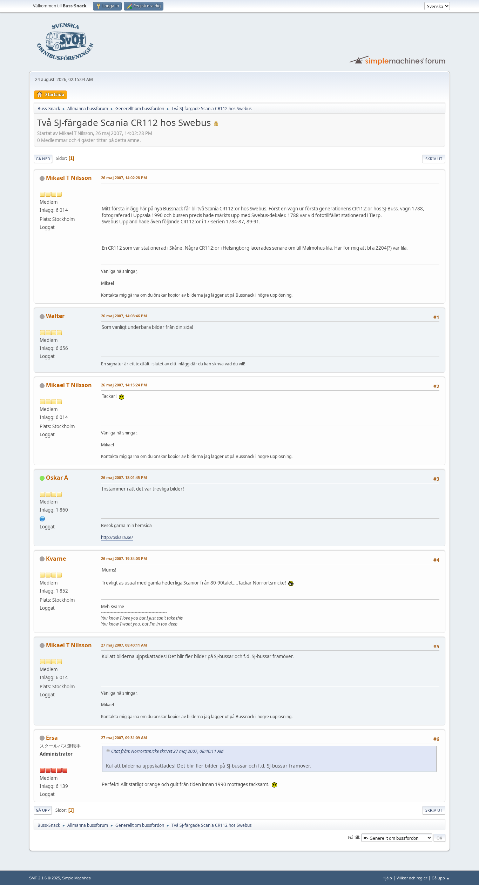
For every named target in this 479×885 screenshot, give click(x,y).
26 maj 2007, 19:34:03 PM (124, 558)
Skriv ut (433, 158)
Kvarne (56, 558)
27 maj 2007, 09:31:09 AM (124, 737)
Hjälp (387, 877)
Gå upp (43, 810)
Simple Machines (76, 878)
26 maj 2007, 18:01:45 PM (124, 477)
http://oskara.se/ (117, 537)
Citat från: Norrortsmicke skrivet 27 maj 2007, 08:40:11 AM (167, 751)
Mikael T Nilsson (69, 178)
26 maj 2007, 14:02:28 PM (124, 177)
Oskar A (57, 477)
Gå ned (43, 158)
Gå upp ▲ (441, 877)
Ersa (52, 738)
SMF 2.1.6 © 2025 (44, 878)
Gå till (353, 837)
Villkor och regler (412, 877)
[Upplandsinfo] (42, 518)
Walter (55, 316)
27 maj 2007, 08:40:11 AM (124, 645)
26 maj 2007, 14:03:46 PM (124, 315)
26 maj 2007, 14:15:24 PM (124, 384)
